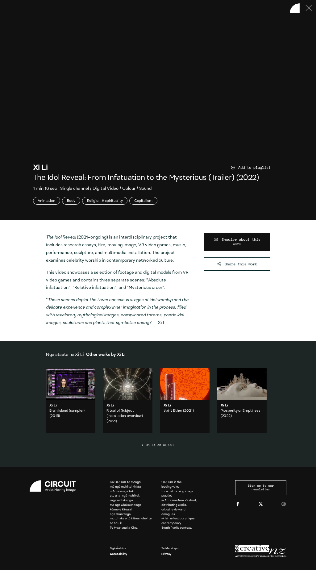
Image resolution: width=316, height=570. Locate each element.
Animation (46, 201)
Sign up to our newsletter (261, 487)
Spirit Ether (173, 411)
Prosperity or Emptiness (240, 411)
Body (71, 201)
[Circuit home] (55, 486)
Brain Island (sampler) (67, 411)
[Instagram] (283, 504)
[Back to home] (295, 8)
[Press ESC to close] (309, 8)
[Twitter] (261, 504)
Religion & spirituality (105, 201)
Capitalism (143, 201)
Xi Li (40, 168)
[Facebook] (238, 504)
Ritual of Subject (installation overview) (127, 401)
